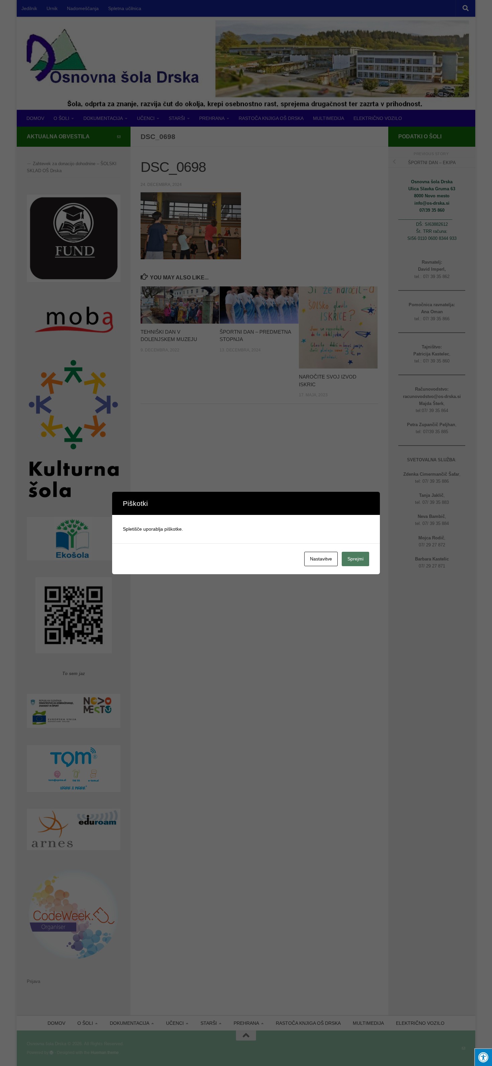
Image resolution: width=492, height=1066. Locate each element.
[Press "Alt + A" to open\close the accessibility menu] (483, 1057)
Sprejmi (355, 558)
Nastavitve (321, 558)
